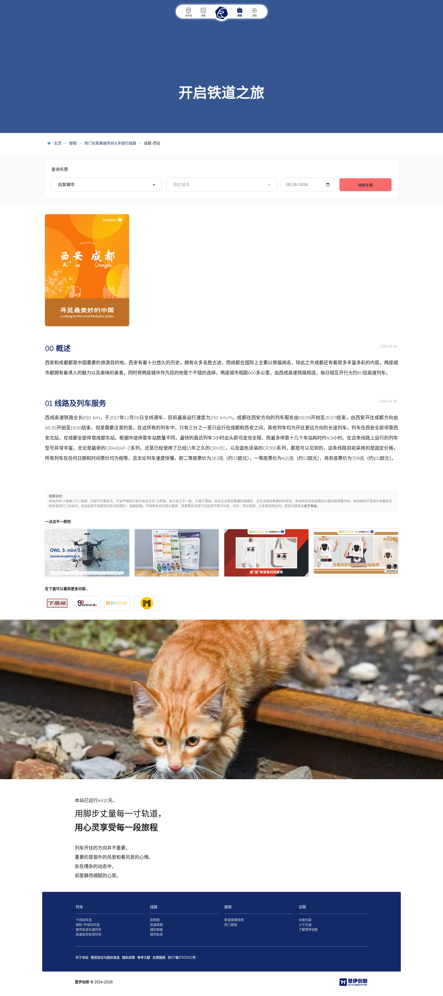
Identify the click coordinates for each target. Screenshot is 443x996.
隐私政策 (128, 958)
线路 (203, 15)
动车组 (188, 15)
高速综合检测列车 (89, 934)
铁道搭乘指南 (234, 920)
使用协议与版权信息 (105, 958)
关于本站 (310, 506)
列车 (79, 907)
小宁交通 (305, 925)
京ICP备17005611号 (182, 958)
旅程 (239, 15)
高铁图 (155, 920)
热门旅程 (230, 925)
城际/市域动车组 (88, 925)
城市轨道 (156, 934)
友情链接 (159, 958)
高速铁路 (156, 925)
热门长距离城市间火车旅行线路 (110, 143)
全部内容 (305, 920)
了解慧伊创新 (308, 930)
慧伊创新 (82, 982)
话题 (254, 15)
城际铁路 (156, 930)
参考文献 (143, 958)
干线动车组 (84, 920)
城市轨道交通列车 (89, 930)
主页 (57, 143)
